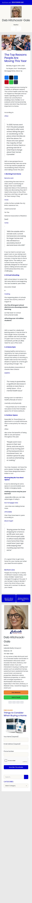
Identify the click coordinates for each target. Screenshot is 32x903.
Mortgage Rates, (10, 71)
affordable (8, 512)
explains (7, 373)
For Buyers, (10, 68)
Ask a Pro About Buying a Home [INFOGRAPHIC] (8, 599)
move (6, 200)
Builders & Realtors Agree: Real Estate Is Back (23, 599)
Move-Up (19, 71)
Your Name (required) (11, 737)
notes (6, 223)
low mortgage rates (11, 503)
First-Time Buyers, (20, 68)
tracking (7, 294)
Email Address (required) (12, 744)
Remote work (8, 178)
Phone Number (9, 751)
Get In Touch (16, 697)
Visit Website (16, 692)
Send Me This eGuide (16, 767)
